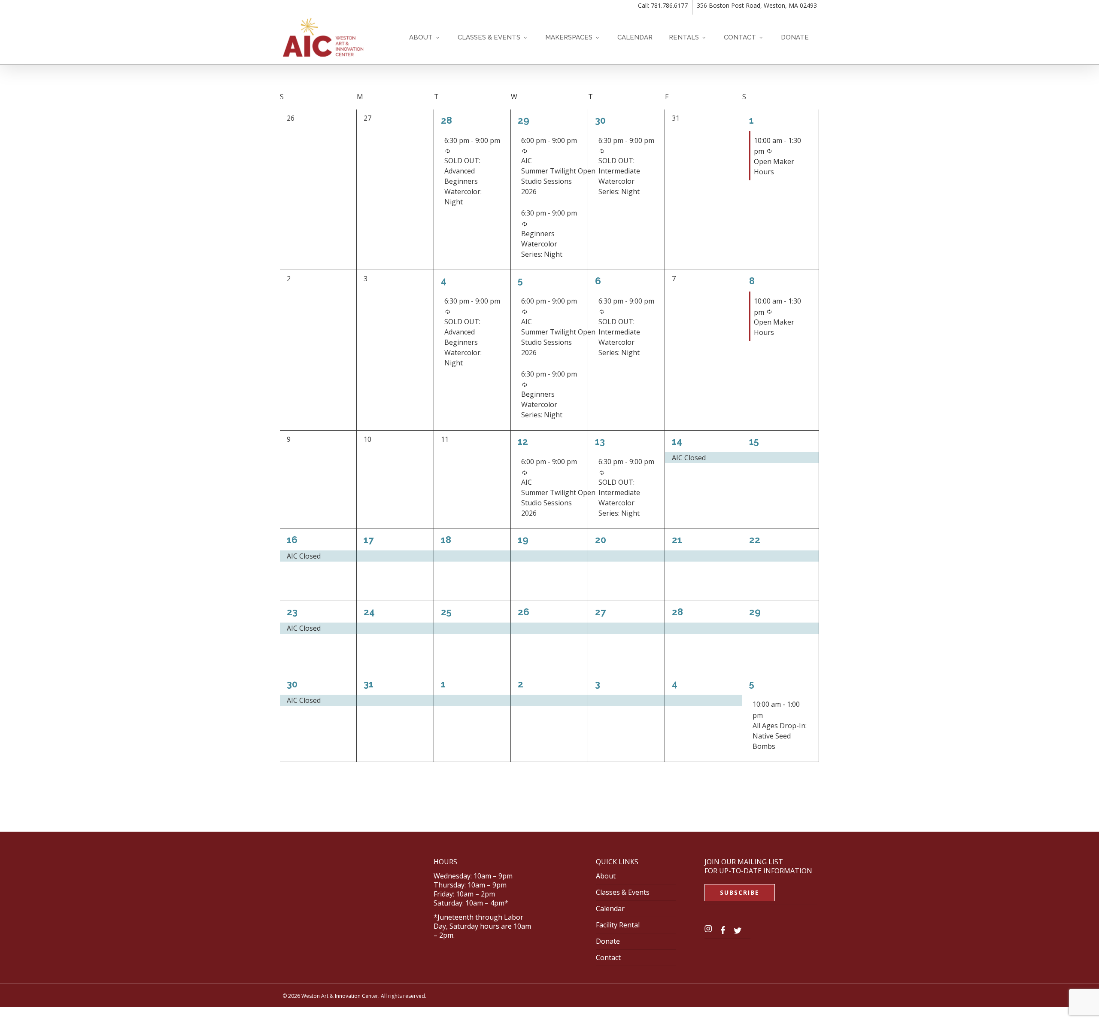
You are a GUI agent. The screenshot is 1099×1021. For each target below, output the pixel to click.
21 (677, 539)
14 (677, 441)
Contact (608, 957)
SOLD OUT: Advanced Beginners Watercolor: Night (463, 181)
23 (292, 611)
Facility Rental (618, 925)
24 (369, 611)
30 (600, 120)
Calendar (610, 908)
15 (754, 441)
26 (523, 611)
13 (600, 441)
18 (446, 539)
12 (523, 441)
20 (600, 539)
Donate (608, 941)
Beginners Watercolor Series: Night (541, 244)
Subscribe (739, 892)
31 (368, 684)
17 (368, 539)
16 (292, 539)
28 (446, 120)
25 (446, 611)
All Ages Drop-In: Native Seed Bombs (780, 736)
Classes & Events (623, 892)
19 (523, 539)
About (606, 876)
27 (600, 611)
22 (754, 539)
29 (523, 120)
